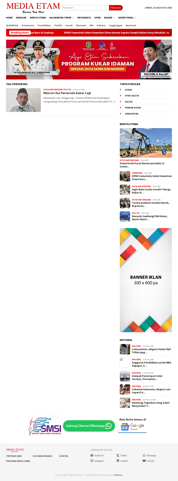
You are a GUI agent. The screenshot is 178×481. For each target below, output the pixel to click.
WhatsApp (151, 455)
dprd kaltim (132, 95)
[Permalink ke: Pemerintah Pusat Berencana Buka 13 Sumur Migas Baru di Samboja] (146, 143)
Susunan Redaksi (42, 456)
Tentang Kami (14, 456)
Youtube (150, 460)
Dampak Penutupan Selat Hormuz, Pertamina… (147, 377)
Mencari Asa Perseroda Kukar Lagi (67, 93)
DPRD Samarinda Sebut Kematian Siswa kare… (152, 178)
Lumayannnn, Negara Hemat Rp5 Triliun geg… (151, 351)
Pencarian (116, 7)
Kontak (63, 456)
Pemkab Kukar (133, 107)
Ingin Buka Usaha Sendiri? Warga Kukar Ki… (151, 191)
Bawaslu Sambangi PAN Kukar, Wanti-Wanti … (150, 218)
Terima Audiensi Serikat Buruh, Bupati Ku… (150, 204)
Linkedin (124, 460)
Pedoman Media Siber (18, 461)
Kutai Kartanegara (52, 89)
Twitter (123, 455)
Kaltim (128, 101)
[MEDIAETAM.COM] (33, 7)
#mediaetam (131, 113)
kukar (128, 89)
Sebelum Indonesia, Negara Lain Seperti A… (151, 391)
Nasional (136, 346)
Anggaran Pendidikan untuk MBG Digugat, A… (151, 364)
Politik (67, 89)
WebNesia (118, 475)
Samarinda (137, 173)
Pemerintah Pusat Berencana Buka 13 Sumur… (142, 165)
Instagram (99, 460)
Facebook (99, 455)
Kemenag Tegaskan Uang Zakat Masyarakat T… (151, 404)
